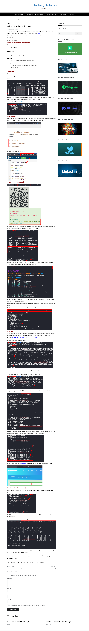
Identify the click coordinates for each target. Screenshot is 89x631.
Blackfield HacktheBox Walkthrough (58, 622)
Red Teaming (63, 14)
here (39, 33)
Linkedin (42, 562)
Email (9, 594)
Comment (9, 578)
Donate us (71, 14)
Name (9, 588)
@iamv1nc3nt (28, 36)
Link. (19, 552)
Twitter (16, 558)
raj (17, 29)
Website (9, 599)
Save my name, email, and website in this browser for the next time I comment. (27, 605)
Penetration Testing (39, 14)
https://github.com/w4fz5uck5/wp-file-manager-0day (24, 337)
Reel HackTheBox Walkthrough (18, 622)
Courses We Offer (19, 14)
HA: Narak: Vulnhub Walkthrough (14, 568)
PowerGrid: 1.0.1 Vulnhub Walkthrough (47, 568)
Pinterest (32, 562)
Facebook (13, 562)
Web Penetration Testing (52, 14)
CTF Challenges (29, 14)
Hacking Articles (44, 5)
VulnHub (16, 23)
